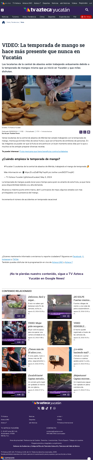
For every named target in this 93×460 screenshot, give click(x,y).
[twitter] (38, 409)
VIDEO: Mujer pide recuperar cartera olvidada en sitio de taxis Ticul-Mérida (36, 325)
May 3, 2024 (46, 177)
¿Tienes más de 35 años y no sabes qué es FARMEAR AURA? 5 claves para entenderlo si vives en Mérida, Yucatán (36, 351)
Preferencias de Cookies (32, 440)
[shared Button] (84, 132)
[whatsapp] (54, 409)
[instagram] (42, 409)
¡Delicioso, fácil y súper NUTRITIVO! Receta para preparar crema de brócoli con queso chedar (36, 298)
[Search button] (87, 10)
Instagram (6, 259)
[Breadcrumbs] (4, 22)
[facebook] (50, 409)
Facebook (77, 256)
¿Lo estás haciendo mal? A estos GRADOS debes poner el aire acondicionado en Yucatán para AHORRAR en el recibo (82, 351)
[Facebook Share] (88, 132)
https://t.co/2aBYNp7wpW (36, 172)
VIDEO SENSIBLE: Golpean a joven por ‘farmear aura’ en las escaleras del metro (82, 325)
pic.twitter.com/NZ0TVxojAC (61, 172)
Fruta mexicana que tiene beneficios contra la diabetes (44, 151)
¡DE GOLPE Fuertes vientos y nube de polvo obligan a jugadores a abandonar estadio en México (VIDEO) (82, 298)
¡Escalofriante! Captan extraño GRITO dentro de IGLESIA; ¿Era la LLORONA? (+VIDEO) (36, 377)
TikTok (15, 259)
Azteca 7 (69, 262)
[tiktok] (46, 409)
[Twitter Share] (80, 132)
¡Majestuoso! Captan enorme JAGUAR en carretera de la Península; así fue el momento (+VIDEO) (81, 377)
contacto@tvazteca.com (54, 431)
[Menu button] (6, 10)
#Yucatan (8, 166)
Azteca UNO (57, 262)
